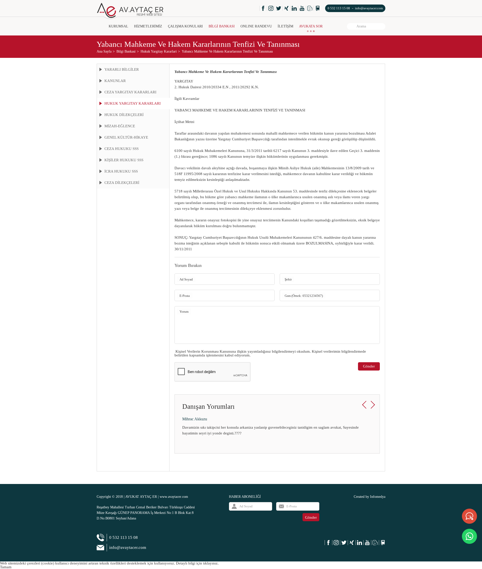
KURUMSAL (118, 26)
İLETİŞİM (285, 26)
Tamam (6, 567)
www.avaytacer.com (174, 497)
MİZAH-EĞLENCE (119, 126)
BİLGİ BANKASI (222, 26)
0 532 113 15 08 (339, 8)
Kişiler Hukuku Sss (123, 160)
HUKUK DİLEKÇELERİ (124, 115)
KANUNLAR (115, 81)
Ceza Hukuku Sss (121, 149)
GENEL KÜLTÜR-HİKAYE (126, 137)
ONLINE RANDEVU (256, 26)
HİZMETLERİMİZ (148, 26)
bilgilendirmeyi (284, 351)
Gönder (369, 366)
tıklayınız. (211, 563)
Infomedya (377, 497)
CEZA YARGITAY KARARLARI (130, 92)
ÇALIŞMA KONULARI (185, 26)
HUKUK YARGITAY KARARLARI (132, 103)
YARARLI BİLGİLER (121, 69)
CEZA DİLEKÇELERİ (121, 183)
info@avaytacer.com (369, 8)
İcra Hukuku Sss (121, 171)
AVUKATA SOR (311, 26)
